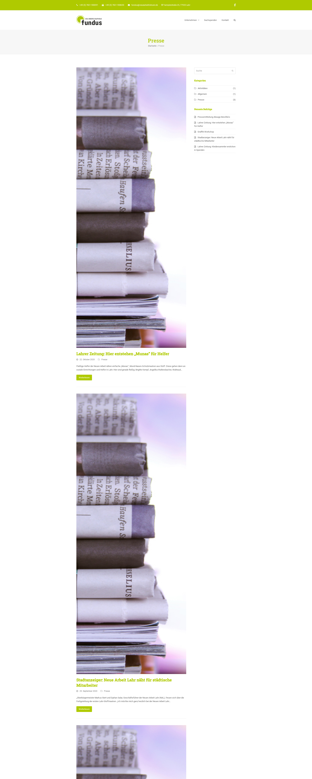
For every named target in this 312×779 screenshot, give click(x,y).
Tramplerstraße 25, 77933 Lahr (176, 5)
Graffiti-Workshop (206, 132)
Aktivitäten (203, 88)
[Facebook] (235, 5)
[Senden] (232, 70)
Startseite (152, 46)
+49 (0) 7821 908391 (88, 5)
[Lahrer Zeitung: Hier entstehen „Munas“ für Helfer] (131, 207)
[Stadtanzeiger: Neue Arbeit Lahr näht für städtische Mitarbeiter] (131, 533)
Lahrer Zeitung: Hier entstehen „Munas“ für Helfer (122, 353)
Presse (104, 359)
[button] (234, 20)
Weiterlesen (84, 377)
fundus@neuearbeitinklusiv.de (144, 5)
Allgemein (202, 94)
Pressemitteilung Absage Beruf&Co (214, 117)
